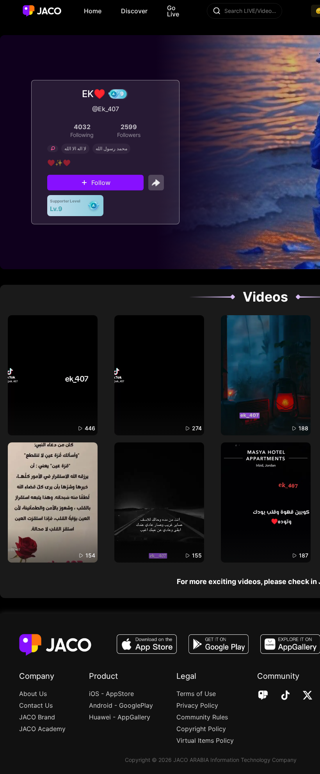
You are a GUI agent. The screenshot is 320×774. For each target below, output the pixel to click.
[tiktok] (280, 696)
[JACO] (263, 696)
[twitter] (302, 696)
